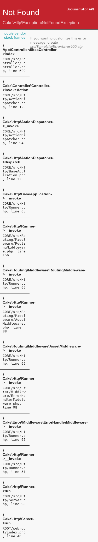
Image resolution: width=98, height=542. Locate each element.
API (91, 9)
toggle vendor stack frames (14, 35)
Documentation (77, 9)
